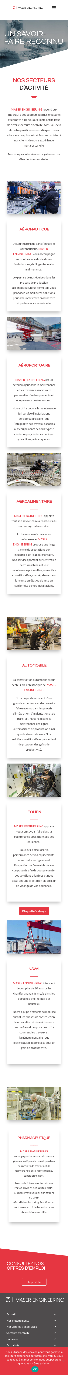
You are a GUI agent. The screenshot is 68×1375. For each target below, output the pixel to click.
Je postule (34, 1282)
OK (35, 1369)
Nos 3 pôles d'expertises (21, 1326)
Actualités (12, 1345)
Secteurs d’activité (18, 1333)
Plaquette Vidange (34, 911)
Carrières (12, 1339)
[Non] (63, 1361)
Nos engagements (17, 1320)
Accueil (10, 1314)
